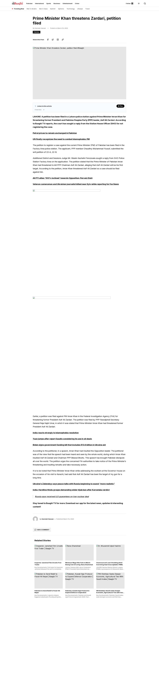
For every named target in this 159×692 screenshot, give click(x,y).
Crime (77, 3)
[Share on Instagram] (58, 39)
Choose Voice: (38, 109)
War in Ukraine (32, 9)
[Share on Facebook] (48, 39)
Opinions (61, 9)
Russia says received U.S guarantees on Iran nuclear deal (62, 496)
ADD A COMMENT (43, 530)
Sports (48, 3)
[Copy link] (63, 39)
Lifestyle (80, 9)
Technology (71, 9)
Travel (87, 9)
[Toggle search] (145, 3)
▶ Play (120, 106)
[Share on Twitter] (53, 39)
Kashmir (52, 9)
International (39, 3)
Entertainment (67, 3)
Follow (128, 3)
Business (57, 3)
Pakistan (29, 3)
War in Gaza (43, 9)
